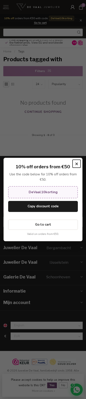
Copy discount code (43, 206)
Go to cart (43, 224)
